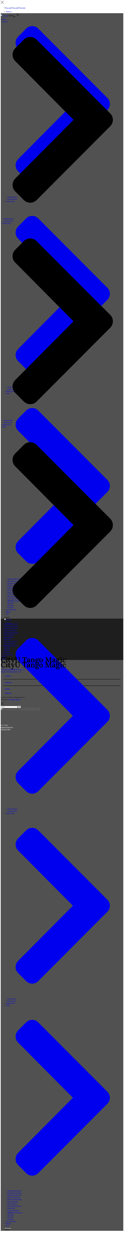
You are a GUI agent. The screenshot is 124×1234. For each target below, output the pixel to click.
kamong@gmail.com (7, 727)
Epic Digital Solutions (14, 699)
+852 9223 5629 (5, 729)
